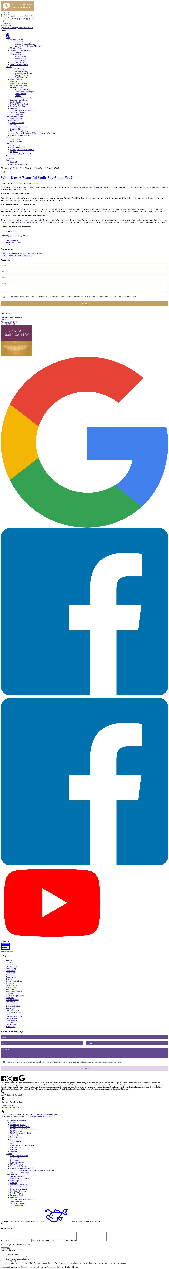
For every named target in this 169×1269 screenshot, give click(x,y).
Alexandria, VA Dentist (9, 168)
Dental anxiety (11, 969)
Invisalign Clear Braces (23, 73)
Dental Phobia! (15, 129)
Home (12, 1123)
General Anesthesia (17, 123)
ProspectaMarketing (93, 1221)
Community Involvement (19, 65)
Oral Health (10, 998)
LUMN (42, 1221)
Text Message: (71, 1240)
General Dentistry (12, 987)
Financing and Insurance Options (22, 150)
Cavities (8, 962)
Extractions (10, 983)
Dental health (10, 973)
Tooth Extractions (16, 114)
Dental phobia (11, 977)
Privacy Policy (15, 1147)
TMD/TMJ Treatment (18, 112)
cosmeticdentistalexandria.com (41, 1117)
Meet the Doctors (16, 40)
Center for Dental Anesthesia (16, 1120)
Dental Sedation (16, 119)
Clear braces (10, 964)
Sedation (9, 1154)
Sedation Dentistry (12, 1010)
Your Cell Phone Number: (41, 1240)
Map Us (13, 28)
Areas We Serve (16, 54)
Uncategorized (11, 1025)
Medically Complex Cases (19, 131)
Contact (8, 160)
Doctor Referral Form (18, 148)
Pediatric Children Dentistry (20, 104)
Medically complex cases (15, 996)
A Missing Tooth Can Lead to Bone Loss (16, 256)
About (8, 38)
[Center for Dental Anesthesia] (17, 21)
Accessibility (14, 1150)
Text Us (30, 28)
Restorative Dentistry (17, 87)
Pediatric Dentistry (12, 1000)
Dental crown (10, 971)
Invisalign (9, 993)
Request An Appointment (19, 164)
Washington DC (20, 58)
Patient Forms (15, 145)
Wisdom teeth (10, 1027)
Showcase (9, 137)
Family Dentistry (16, 102)
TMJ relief (9, 1022)
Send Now (84, 304)
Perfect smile (10, 1002)
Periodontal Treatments (18, 85)
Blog (7, 156)
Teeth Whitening (21, 77)
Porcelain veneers (12, 1004)
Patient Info (10, 143)
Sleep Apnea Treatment (14, 1012)
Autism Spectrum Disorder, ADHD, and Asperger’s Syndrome (33, 133)
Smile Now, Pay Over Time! (20, 154)
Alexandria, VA (20, 56)
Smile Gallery (15, 139)
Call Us (6, 28)
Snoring (8, 1014)
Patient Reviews (16, 141)
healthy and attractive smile (89, 187)
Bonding (9, 960)
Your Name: (5, 1240)
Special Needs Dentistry (19, 127)
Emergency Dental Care (19, 100)
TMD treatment (11, 1020)
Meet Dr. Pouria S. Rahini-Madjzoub (28, 46)
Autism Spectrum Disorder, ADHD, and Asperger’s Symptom (32, 1170)
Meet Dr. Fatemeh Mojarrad (25, 44)
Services (9, 67)
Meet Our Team (16, 48)
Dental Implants (16, 79)
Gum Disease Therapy (14, 991)
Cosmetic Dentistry (17, 69)
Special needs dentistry (14, 1016)
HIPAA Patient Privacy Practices (22, 1145)
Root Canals (14, 108)
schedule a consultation (32, 222)
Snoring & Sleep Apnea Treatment (22, 110)
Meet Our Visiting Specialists (20, 50)
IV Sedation (14, 121)
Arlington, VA (20, 60)
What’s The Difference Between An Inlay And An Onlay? (23, 253)
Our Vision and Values (18, 63)
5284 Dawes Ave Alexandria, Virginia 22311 (13, 242)
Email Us (22, 28)
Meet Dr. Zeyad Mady (23, 42)
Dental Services (11, 1174)
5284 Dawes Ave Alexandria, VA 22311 (9, 321)
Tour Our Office (16, 52)
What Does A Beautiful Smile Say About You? (37, 177)
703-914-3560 (6, 26)
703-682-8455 (24, 1117)
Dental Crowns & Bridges (19, 83)
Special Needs (11, 125)
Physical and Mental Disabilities (21, 135)
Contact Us (14, 162)
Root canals (10, 1008)
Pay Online (14, 152)
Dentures (13, 81)
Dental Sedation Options (14, 116)
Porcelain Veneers (21, 75)
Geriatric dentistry (12, 989)
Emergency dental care (14, 981)
